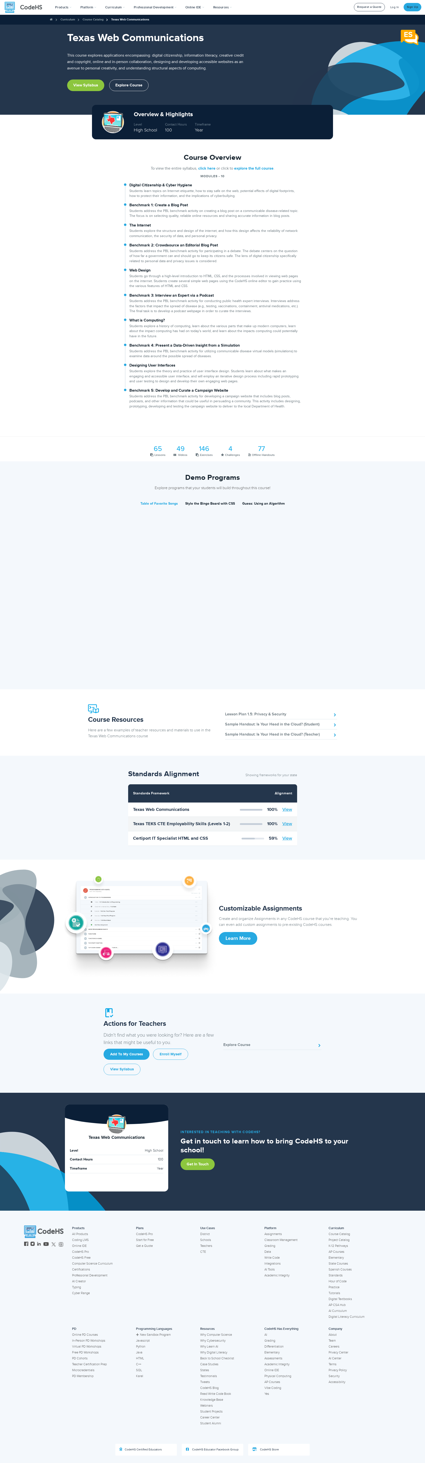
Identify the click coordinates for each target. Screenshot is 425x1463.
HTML (140, 1358)
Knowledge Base (211, 1400)
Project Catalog (339, 1240)
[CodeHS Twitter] (53, 1244)
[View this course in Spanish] (409, 37)
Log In (394, 7)
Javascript (143, 1341)
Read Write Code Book (215, 1394)
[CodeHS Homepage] (25, 7)
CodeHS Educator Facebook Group (215, 1449)
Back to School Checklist (217, 1358)
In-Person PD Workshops (88, 1341)
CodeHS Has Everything (281, 1329)
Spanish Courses (340, 1269)
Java (139, 1352)
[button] (63, 7)
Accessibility (337, 1382)
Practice (334, 1287)
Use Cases (207, 1228)
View (287, 809)
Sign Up (412, 7)
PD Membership (82, 1376)
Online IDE (79, 1246)
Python (140, 1347)
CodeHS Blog (209, 1388)
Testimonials (208, 1376)
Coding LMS (80, 1240)
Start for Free (145, 1240)
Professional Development (89, 1275)
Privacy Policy (338, 1370)
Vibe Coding (272, 1388)
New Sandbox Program (155, 1335)
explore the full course (253, 168)
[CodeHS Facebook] (26, 1244)
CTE (203, 1252)
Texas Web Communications (161, 809)
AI (265, 1335)
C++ (138, 1364)
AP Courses (336, 1252)
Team (332, 1341)
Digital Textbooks (340, 1299)
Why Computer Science (216, 1335)
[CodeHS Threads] (61, 1244)
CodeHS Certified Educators (143, 1449)
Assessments (273, 1358)
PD (74, 1329)
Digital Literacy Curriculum (346, 1317)
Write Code (272, 1258)
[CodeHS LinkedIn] (39, 1244)
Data (267, 1252)
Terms (332, 1364)
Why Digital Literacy (213, 1352)
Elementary (336, 1258)
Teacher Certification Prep (89, 1364)
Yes (266, 1394)
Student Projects (211, 1412)
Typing (76, 1287)
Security (334, 1376)
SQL (139, 1370)
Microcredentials (83, 1370)
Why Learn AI (209, 1347)
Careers (334, 1347)
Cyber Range (81, 1293)
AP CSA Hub (337, 1305)
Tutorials (334, 1293)
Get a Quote (144, 1246)
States (204, 1370)
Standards (336, 1275)
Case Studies (209, 1364)
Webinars (206, 1406)
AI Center (335, 1358)
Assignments (273, 1234)
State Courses (338, 1264)
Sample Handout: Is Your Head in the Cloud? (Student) (272, 724)
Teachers (206, 1246)
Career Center (210, 1417)
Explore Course (128, 85)
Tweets (205, 1382)
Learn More (238, 938)
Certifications (81, 1269)
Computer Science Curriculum (92, 1264)
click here (206, 168)
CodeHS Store (269, 1449)
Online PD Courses (85, 1335)
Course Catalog (93, 19)
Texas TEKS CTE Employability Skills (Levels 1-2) (181, 823)
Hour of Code (338, 1281)
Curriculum (68, 19)
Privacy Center (338, 1352)
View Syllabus (85, 85)
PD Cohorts (80, 1358)
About (333, 1335)
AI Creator (79, 1281)
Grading (269, 1246)
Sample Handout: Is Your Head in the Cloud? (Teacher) (272, 734)
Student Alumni (210, 1423)
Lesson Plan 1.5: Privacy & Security (255, 714)
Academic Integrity (276, 1275)
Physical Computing (277, 1376)
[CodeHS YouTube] (46, 1244)
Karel (139, 1376)
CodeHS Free (81, 1258)
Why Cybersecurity (213, 1341)
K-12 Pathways (338, 1246)
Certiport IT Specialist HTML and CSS (170, 838)
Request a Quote (369, 7)
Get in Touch (198, 1164)
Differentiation (274, 1347)
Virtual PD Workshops (86, 1347)
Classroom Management (281, 1240)
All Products (80, 1234)
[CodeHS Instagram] (32, 1244)
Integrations (272, 1264)
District (205, 1234)
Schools (205, 1240)
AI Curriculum (338, 1311)
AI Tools (269, 1269)
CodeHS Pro (80, 1252)
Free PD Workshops (85, 1352)
